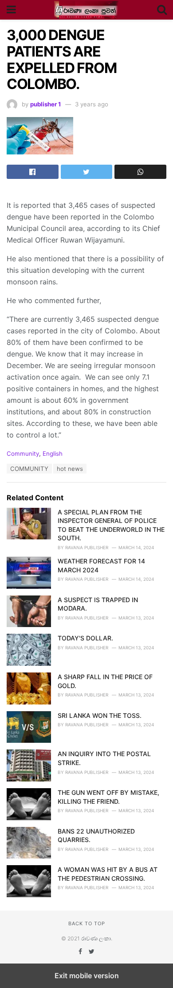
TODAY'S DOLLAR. (85, 638)
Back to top (86, 923)
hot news (70, 468)
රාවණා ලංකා (96, 938)
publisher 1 (45, 104)
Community (23, 453)
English (53, 453)
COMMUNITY (29, 468)
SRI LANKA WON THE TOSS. (100, 715)
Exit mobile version (87, 975)
